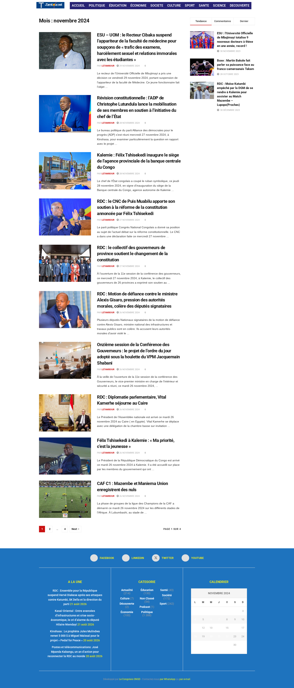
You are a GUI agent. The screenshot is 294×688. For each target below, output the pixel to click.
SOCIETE (156, 5)
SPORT (190, 5)
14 (219, 627)
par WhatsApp (167, 679)
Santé (164, 590)
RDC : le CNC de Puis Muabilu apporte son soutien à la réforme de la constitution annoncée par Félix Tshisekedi (136, 207)
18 (195, 636)
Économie (127, 612)
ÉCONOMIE (138, 5)
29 (227, 644)
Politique (147, 612)
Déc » (223, 651)
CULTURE (174, 5)
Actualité (127, 590)
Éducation (147, 590)
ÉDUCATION (117, 5)
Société (167, 595)
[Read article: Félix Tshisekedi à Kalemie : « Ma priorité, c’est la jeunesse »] (65, 456)
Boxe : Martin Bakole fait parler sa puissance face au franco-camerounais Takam (235, 65)
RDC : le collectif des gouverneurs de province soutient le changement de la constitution (132, 254)
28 (219, 644)
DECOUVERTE (239, 5)
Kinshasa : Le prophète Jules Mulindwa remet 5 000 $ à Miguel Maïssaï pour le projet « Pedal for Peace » (75, 636)
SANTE (204, 5)
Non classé (147, 598)
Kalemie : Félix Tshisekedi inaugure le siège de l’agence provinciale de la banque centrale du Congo (139, 161)
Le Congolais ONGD (129, 679)
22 (227, 636)
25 (195, 644)
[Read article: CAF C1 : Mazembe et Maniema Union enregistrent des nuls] (65, 499)
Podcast (145, 606)
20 (211, 636)
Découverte (127, 603)
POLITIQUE (97, 5)
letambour (108, 66)
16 (234, 627)
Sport (163, 603)
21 (219, 636)
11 (195, 627)
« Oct (215, 651)
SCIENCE (219, 5)
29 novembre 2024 (129, 66)
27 (211, 644)
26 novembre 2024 (129, 312)
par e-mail (184, 679)
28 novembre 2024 (129, 123)
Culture (125, 598)
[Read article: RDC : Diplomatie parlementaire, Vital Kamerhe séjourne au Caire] (65, 412)
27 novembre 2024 (129, 220)
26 (203, 644)
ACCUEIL (78, 5)
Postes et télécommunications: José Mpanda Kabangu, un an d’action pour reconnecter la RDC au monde (73, 652)
